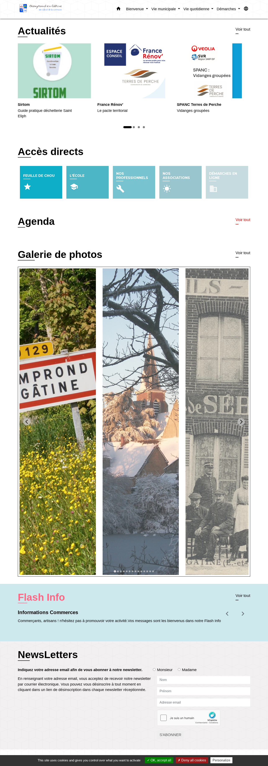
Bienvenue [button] (135, 9)
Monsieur (165, 670)
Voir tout (243, 29)
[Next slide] (241, 421)
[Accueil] (44, 9)
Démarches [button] (227, 9)
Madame (189, 670)
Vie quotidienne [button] (196, 9)
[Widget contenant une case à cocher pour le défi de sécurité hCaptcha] (188, 718)
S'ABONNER (170, 735)
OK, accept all (160, 760)
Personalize (221, 760)
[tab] (115, 571)
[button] (118, 9)
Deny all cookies (193, 760)
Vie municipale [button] (164, 9)
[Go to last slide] (27, 421)
